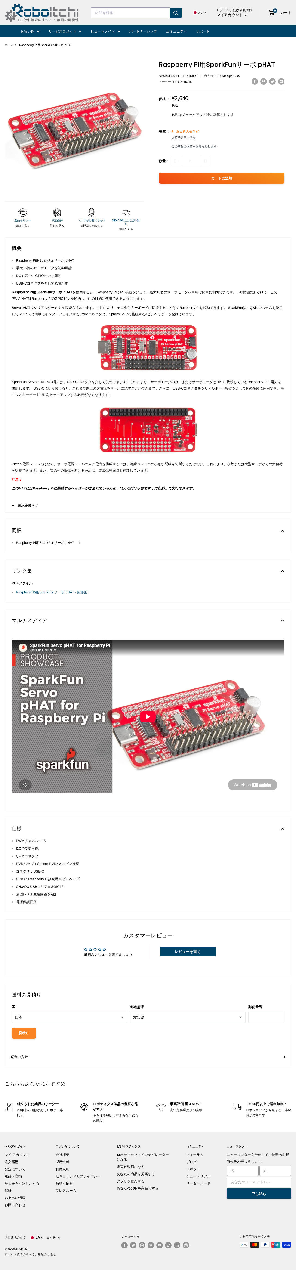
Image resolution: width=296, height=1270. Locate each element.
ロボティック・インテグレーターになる (143, 1157)
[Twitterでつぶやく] (272, 81)
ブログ (191, 1162)
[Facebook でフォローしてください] (124, 1245)
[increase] (205, 161)
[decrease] (177, 161)
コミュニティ (176, 31)
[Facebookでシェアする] (255, 81)
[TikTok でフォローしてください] (168, 1245)
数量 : (163, 161)
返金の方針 (19, 1057)
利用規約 (62, 1169)
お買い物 (27, 31)
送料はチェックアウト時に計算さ (198, 115)
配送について (15, 1169)
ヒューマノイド (103, 31)
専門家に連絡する (91, 225)
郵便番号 (255, 1007)
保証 (8, 1191)
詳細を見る (23, 225)
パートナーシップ (143, 31)
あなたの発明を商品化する (137, 1188)
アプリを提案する (131, 1181)
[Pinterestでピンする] (263, 81)
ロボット (193, 1169)
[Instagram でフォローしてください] (142, 1245)
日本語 (52, 1237)
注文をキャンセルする (22, 1183)
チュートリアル (198, 1176)
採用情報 (62, 1162)
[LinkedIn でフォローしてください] (177, 1245)
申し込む (259, 1194)
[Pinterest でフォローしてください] (151, 1245)
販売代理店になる (131, 1167)
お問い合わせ (15, 1205)
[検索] (176, 13)
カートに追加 (221, 178)
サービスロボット (63, 31)
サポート (203, 31)
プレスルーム (66, 1191)
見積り (24, 1033)
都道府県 (137, 1007)
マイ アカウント (17, 1155)
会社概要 (62, 1155)
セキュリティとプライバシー (78, 1176)
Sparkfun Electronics (178, 76)
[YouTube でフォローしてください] (159, 1245)
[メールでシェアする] (281, 81)
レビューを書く (188, 952)
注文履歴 (11, 1162)
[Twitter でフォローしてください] (133, 1245)
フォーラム (195, 1155)
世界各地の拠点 (15, 1237)
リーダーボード (198, 1183)
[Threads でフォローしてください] (186, 1245)
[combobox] (130, 12)
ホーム (9, 45)
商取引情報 (64, 1183)
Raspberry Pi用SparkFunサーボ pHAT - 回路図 (51, 592)
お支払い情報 (15, 1198)
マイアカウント (230, 15)
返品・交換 (13, 1176)
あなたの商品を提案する (136, 1174)
